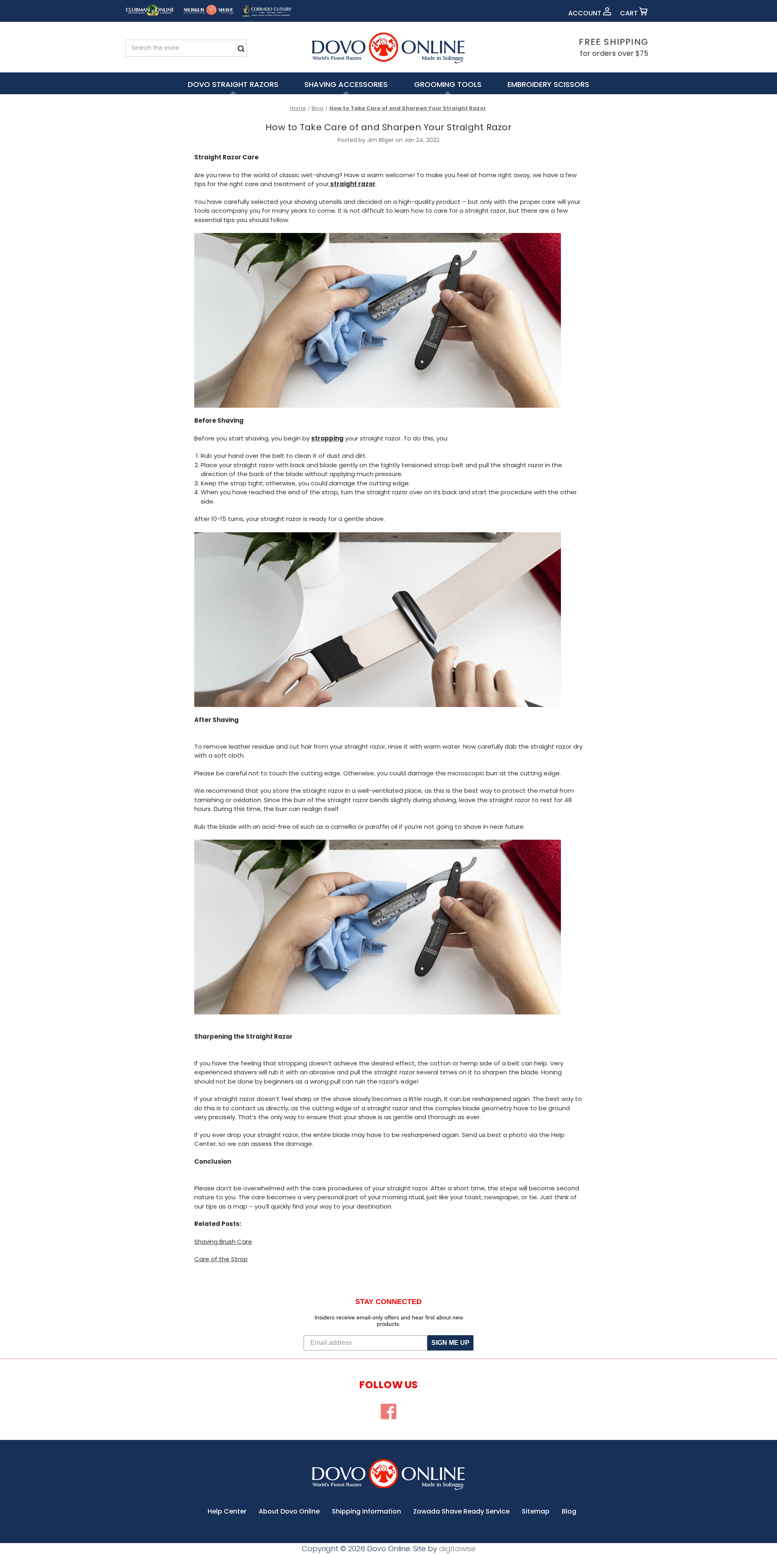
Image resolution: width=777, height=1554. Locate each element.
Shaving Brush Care (223, 1241)
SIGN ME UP (450, 1342)
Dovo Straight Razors (233, 84)
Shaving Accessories (346, 84)
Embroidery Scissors (548, 84)
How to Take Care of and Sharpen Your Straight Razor (388, 127)
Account (585, 13)
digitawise (457, 1548)
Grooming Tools (448, 84)
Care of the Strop (221, 1259)
